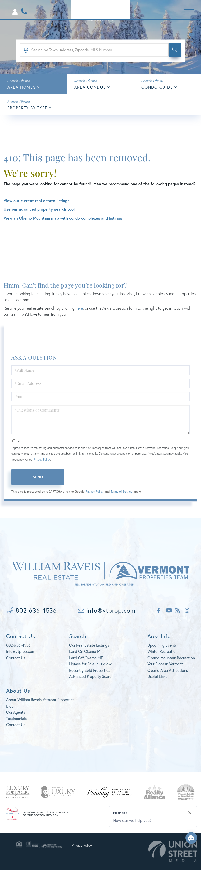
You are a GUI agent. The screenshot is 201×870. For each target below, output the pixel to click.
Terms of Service (121, 491)
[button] (175, 50)
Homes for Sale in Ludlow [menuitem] (90, 663)
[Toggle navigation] (189, 11)
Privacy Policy (41, 459)
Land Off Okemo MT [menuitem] (86, 657)
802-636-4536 (35, 610)
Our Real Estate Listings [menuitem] (89, 645)
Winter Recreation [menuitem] (162, 651)
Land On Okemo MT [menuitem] (85, 651)
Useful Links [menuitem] (157, 676)
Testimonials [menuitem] (16, 718)
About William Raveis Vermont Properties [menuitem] (40, 699)
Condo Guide (157, 87)
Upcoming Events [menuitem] (162, 645)
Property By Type (27, 107)
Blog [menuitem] (10, 705)
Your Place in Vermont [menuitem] (165, 663)
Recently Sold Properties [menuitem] (89, 670)
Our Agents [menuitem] (15, 712)
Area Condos (90, 87)
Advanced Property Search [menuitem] (91, 676)
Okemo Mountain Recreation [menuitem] (171, 657)
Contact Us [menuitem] (15, 724)
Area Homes (21, 87)
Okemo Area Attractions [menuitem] (167, 670)
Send (38, 476)
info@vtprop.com (109, 610)
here (79, 308)
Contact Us (15, 657)
